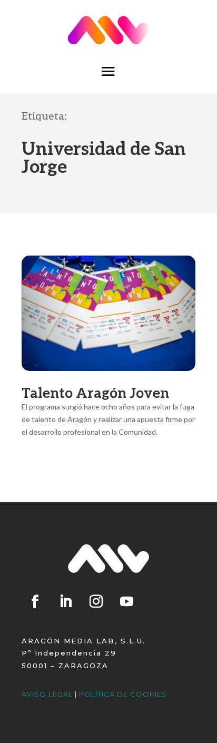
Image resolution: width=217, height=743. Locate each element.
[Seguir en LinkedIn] (65, 602)
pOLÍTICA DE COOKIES (123, 694)
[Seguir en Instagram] (96, 602)
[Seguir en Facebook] (35, 602)
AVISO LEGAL (47, 694)
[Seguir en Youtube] (126, 602)
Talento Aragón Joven (95, 393)
